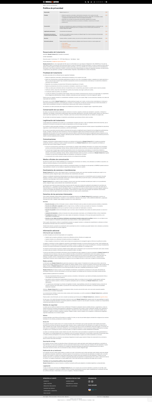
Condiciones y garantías (50, 390)
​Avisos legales (65, 43)
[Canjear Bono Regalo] (91, 2)
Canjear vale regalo (49, 388)
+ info (106, 12)
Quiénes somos (70, 381)
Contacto (46, 381)
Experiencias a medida (72, 383)
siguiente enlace (104, 296)
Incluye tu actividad (71, 386)
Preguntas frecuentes (50, 386)
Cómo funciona (48, 383)
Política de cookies (66, 46)
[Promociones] (88, 2)
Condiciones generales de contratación (70, 47)
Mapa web (67, 396)
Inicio (44, 5)
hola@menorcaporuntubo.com (59, 61)
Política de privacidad (66, 44)
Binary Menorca (106, 396)
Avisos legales (45, 396)
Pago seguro (47, 393)
